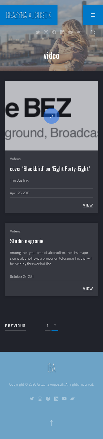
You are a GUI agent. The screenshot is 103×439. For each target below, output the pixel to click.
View (88, 205)
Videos (15, 158)
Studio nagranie (26, 240)
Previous (15, 325)
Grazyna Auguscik (50, 384)
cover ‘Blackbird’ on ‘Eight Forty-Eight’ (50, 168)
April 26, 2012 (19, 193)
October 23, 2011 (22, 276)
